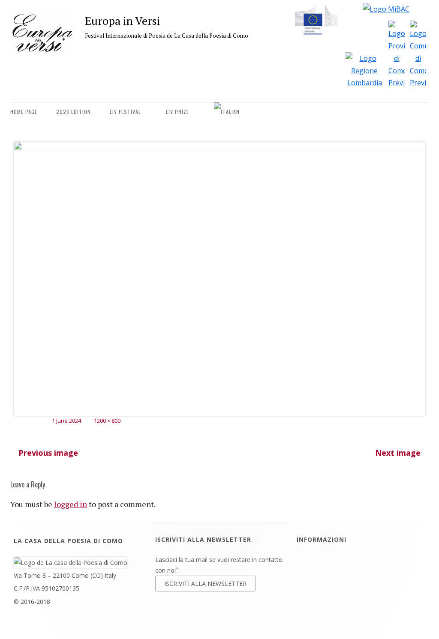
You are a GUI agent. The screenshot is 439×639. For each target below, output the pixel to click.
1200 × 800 (107, 420)
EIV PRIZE (177, 111)
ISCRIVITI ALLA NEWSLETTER (205, 583)
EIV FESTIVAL (125, 111)
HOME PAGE (23, 111)
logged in (70, 504)
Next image (398, 453)
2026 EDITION (73, 111)
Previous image (48, 453)
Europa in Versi (122, 20)
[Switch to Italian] (227, 111)
